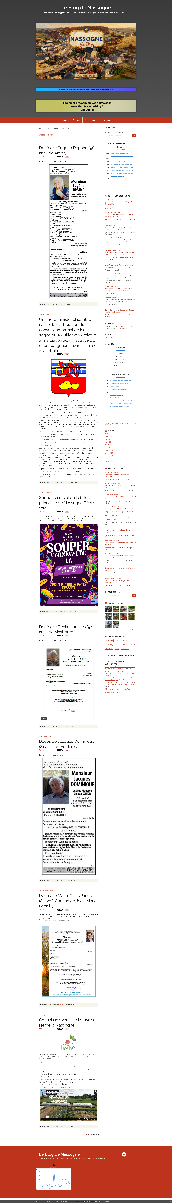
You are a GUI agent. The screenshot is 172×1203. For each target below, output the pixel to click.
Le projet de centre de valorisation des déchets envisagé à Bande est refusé (120, 668)
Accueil (65, 120)
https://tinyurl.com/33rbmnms (84, 468)
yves (107, 202)
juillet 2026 (108, 436)
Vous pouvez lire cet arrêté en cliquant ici (54, 471)
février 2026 (109, 450)
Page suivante (95, 1134)
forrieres (124, 644)
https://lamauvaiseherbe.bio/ (57, 1084)
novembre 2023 (65, 128)
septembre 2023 (44, 128)
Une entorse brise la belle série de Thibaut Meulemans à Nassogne (120, 679)
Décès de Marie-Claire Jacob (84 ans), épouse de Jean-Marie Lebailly (68, 900)
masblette (109, 648)
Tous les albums (131, 629)
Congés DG (63, 482)
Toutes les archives (111, 462)
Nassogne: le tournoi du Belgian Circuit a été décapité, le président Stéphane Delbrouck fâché (120, 683)
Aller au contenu (6, 2)
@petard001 (109, 337)
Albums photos (91, 120)
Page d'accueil (55, 128)
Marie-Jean (109, 240)
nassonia (109, 644)
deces (118, 641)
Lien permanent (46, 304)
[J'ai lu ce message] (170, 1201)
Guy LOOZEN (110, 214)
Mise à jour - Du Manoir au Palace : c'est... (120, 509)
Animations (63, 611)
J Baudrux (108, 227)
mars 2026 (108, 447)
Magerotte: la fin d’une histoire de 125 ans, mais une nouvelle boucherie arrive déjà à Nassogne (120, 672)
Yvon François (110, 265)
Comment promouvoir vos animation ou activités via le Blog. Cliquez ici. (120, 424)
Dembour (108, 276)
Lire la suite (121, 328)
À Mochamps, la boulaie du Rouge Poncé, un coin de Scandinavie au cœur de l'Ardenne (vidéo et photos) (120, 691)
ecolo (117, 648)
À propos (106, 120)
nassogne (109, 641)
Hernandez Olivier (112, 288)
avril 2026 (108, 445)
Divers (62, 1126)
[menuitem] (65, 120)
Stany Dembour (111, 310)
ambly (116, 644)
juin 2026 (108, 439)
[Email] (124, 1154)
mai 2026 (108, 442)
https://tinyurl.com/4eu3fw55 (62, 409)
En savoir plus (107, 1201)
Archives (76, 120)
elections (125, 641)
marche (132, 644)
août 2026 (108, 434)
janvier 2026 (109, 453)
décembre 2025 (110, 456)
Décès (61, 304)
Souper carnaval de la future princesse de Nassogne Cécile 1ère (67, 502)
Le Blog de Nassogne (86, 7)
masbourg (125, 648)
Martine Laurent (111, 252)
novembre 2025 (110, 458)
